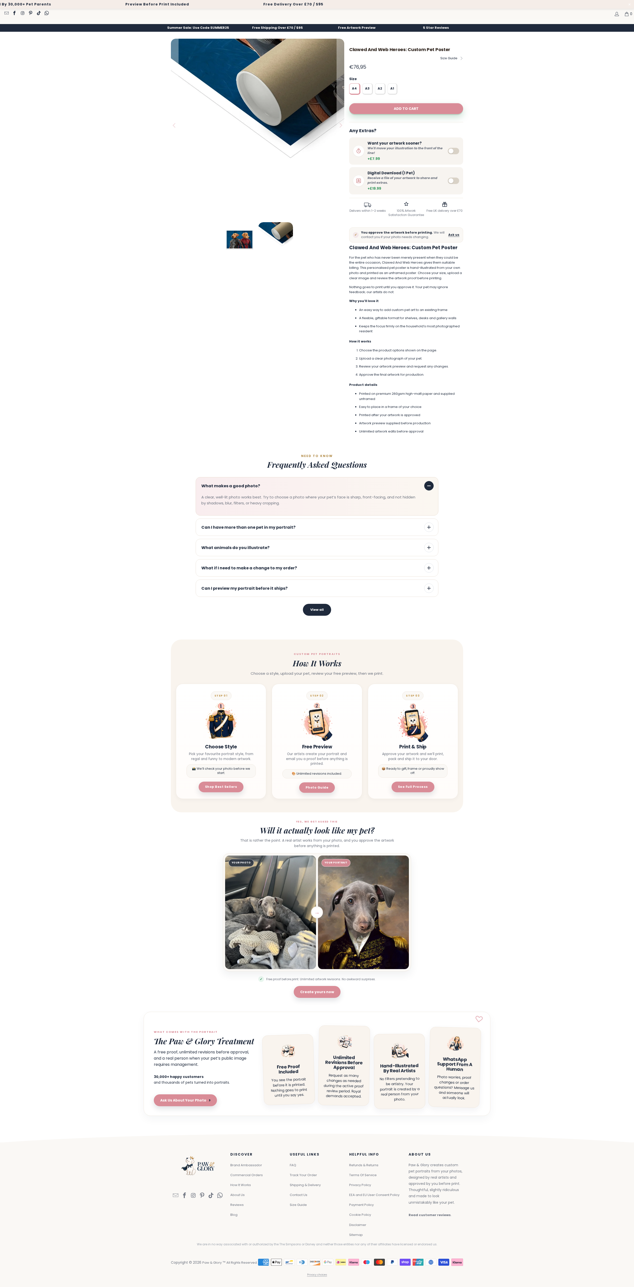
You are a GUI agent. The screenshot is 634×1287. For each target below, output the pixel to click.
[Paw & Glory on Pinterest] (30, 13)
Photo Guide (317, 787)
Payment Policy (361, 1204)
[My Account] (616, 14)
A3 (367, 88)
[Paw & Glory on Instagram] (22, 13)
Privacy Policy (360, 1185)
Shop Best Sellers (221, 787)
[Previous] (175, 125)
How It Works (240, 1185)
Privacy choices (317, 1275)
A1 (392, 88)
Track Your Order (303, 1175)
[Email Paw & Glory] (6, 13)
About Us (237, 1195)
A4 (354, 88)
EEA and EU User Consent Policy (374, 1195)
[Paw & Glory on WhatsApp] (46, 13)
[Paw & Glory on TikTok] (38, 13)
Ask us (453, 235)
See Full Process (413, 787)
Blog (234, 1214)
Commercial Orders (246, 1175)
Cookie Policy (360, 1214)
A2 (380, 88)
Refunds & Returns (363, 1165)
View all (317, 609)
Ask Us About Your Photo (185, 1100)
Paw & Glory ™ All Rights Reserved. (230, 1262)
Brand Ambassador (246, 1165)
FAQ (293, 1165)
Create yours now (317, 991)
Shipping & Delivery (305, 1185)
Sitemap (356, 1234)
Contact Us (298, 1195)
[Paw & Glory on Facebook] (14, 13)
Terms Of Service (363, 1175)
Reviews (237, 1204)
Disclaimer (357, 1225)
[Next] (340, 125)
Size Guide (448, 58)
